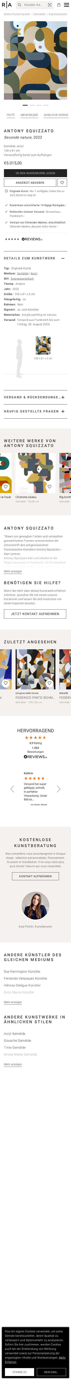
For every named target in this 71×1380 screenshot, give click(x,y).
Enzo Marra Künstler (19, 992)
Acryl (34, 273)
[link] (49, 4)
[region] (35, 789)
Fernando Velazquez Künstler (25, 978)
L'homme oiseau (26, 497)
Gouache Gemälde (17, 1040)
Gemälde (39, 14)
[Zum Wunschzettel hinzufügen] (62, 183)
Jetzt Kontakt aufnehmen (35, 614)
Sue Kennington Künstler (22, 971)
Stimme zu (19, 1372)
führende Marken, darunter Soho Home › (34, 226)
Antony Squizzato (29, 130)
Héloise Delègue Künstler (22, 985)
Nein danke (52, 1372)
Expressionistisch (22, 278)
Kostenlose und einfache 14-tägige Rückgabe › (38, 205)
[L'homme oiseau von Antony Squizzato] (35, 473)
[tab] (35, 258)
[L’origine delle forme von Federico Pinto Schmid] (35, 669)
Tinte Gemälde (15, 1047)
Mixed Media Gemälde (20, 1054)
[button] (66, 5)
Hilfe (11, 114)
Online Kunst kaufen (17, 14)
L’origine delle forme (27, 693)
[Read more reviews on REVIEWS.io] (35, 757)
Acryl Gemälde (14, 1033)
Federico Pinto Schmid (36, 698)
